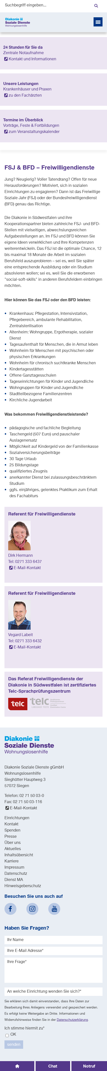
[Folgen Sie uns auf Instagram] (32, 909)
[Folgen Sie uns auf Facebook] (10, 909)
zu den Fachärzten (25, 96)
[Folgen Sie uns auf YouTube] (54, 909)
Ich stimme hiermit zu (24, 1028)
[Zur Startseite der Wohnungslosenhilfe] (17, 22)
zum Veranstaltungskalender (34, 132)
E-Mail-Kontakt (27, 568)
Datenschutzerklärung (72, 1020)
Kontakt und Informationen (32, 59)
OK (12, 1035)
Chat (52, 1066)
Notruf (89, 1066)
